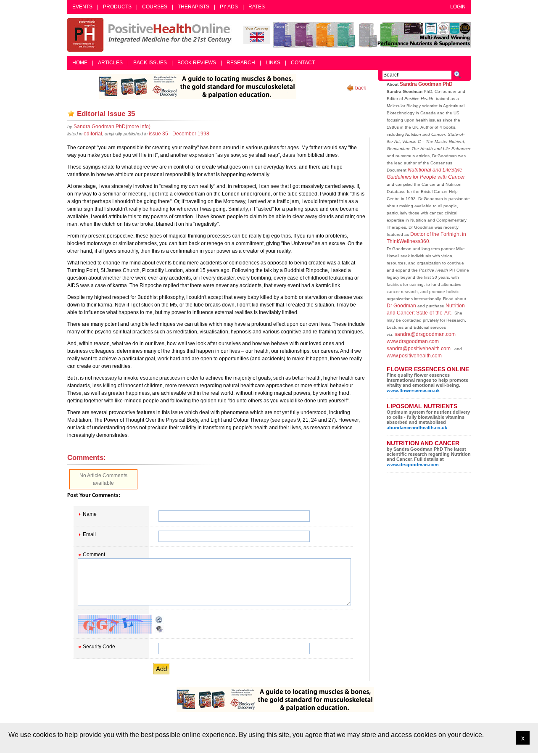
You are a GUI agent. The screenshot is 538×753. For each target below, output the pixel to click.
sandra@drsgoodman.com (425, 334)
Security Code (99, 647)
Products (117, 7)
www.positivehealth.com (414, 356)
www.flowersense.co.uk (413, 390)
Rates (256, 7)
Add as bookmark (71, 113)
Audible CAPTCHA (159, 629)
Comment (94, 554)
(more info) (112, 126)
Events (82, 7)
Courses (154, 7)
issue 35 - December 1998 (179, 134)
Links (273, 63)
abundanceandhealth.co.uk (417, 427)
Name (90, 514)
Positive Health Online (151, 35)
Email (89, 534)
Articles (110, 63)
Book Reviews (196, 63)
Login (458, 7)
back (360, 88)
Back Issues (150, 63)
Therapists (193, 7)
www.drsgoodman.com (413, 341)
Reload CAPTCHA (159, 620)
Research (241, 63)
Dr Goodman (401, 306)
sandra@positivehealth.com (419, 348)
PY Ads (229, 7)
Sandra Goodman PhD (426, 84)
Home (79, 63)
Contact (303, 63)
